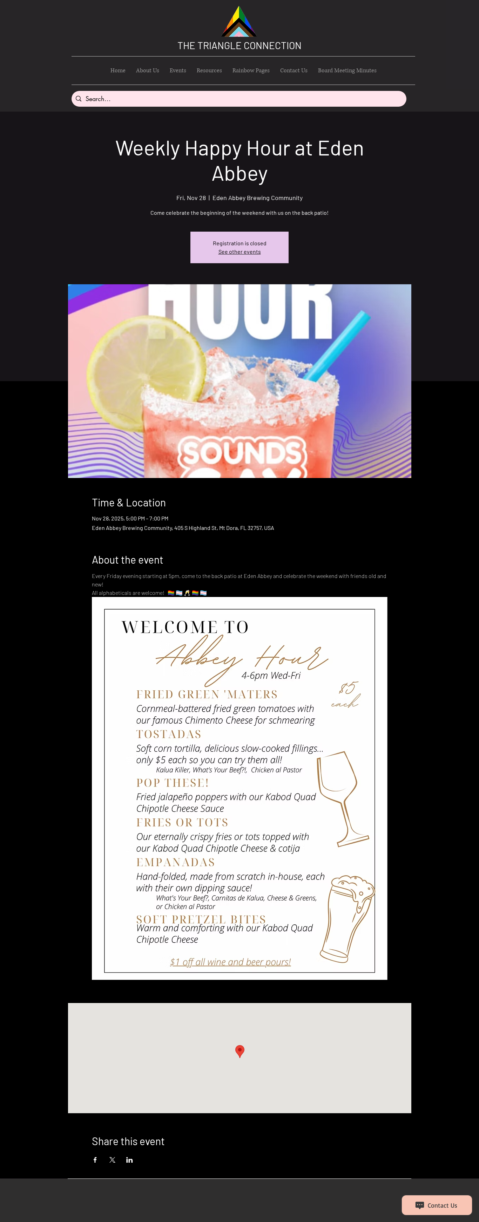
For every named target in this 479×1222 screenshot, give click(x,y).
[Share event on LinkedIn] (129, 1160)
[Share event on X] (112, 1160)
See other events (239, 251)
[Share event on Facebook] (95, 1160)
